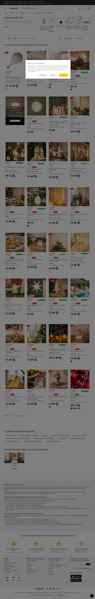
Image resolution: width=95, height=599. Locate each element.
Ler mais (33, 71)
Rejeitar (53, 75)
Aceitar (64, 75)
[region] (48, 69)
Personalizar (42, 75)
